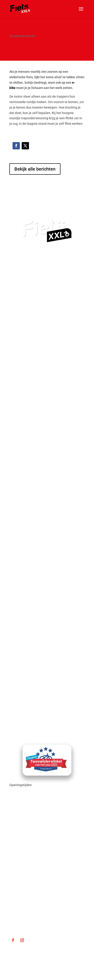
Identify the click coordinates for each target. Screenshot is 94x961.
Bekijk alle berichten (34, 169)
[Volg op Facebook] (16, 145)
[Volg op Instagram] (22, 940)
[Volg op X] (25, 145)
